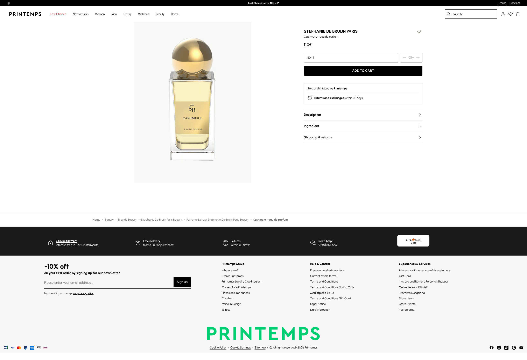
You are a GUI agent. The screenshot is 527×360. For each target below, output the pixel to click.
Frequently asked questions (327, 270)
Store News (406, 298)
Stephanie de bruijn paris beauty (162, 219)
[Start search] (448, 14)
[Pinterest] (513, 347)
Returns (235, 241)
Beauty (109, 219)
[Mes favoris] (510, 14)
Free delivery (151, 241)
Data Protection (320, 309)
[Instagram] (499, 347)
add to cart (363, 71)
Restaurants (406, 309)
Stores (502, 3)
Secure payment (66, 241)
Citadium (227, 298)
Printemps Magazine (412, 293)
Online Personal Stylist (413, 287)
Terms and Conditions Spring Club (332, 287)
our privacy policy (83, 293)
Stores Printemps (233, 276)
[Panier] (517, 14)
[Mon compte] (503, 14)
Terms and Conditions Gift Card (330, 298)
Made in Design (231, 304)
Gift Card (405, 276)
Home (97, 219)
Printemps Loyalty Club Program (242, 281)
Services (515, 3)
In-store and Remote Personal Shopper (423, 281)
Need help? (325, 241)
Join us (226, 309)
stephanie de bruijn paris (331, 31)
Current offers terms (323, 276)
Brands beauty (127, 219)
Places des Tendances (236, 293)
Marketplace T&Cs (322, 293)
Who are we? (230, 270)
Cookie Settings (240, 347)
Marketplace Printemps (236, 287)
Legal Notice (318, 304)
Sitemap (260, 347)
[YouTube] (521, 347)
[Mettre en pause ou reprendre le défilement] (8, 3)
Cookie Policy (218, 347)
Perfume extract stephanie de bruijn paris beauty (218, 219)
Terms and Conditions (324, 281)
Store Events (407, 304)
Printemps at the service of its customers (424, 270)
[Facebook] (491, 347)
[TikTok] (506, 347)
